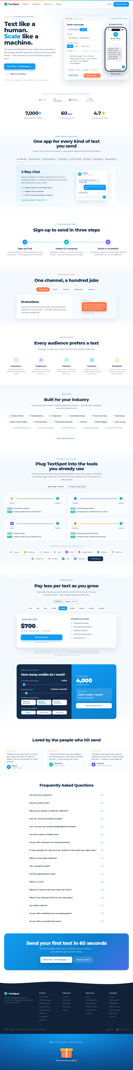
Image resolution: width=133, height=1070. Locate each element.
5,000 (81, 608)
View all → (66, 1010)
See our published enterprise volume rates (66, 655)
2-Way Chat (23, 159)
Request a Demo (114, 1007)
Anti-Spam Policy (41, 1029)
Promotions (42, 289)
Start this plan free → (94, 706)
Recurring (85, 46)
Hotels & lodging (101, 422)
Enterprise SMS (114, 1000)
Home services (120, 422)
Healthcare (66, 1000)
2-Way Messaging (45, 1000)
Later (77, 46)
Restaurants (67, 1007)
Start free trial (121, 4)
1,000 (53, 608)
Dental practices (37, 416)
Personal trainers (41, 422)
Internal (66, 289)
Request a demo (83, 960)
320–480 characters (58, 702)
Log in (109, 4)
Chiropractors (56, 416)
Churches (66, 997)
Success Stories (91, 1010)
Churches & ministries (114, 428)
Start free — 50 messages (18, 66)
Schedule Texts (44, 1007)
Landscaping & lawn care (22, 428)
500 (45, 608)
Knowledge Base (91, 1000)
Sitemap (111, 1029)
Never (28, 712)
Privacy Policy (19, 1029)
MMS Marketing (44, 1003)
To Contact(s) (73, 29)
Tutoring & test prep (91, 428)
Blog (87, 997)
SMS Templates (91, 1003)
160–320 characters (42, 702)
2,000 (62, 608)
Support (91, 289)
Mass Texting (35, 159)
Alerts (55, 289)
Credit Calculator (91, 1007)
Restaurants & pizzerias (63, 422)
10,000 (91, 608)
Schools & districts (69, 428)
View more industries (65, 438)
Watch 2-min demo (18, 74)
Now (70, 46)
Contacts (88, 159)
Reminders (79, 289)
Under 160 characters (26, 702)
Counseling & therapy (77, 416)
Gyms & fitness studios (18, 422)
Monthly (58, 601)
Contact (112, 1017)
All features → (43, 1020)
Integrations (112, 159)
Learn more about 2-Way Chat (33, 200)
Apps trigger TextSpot (56, 487)
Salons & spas (119, 416)
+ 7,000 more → (95, 559)
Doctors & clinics (17, 416)
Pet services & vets (100, 416)
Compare (89, 1013)
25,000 (101, 608)
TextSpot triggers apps (77, 487)
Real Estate (66, 1003)
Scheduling (63, 159)
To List (83, 29)
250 (37, 608)
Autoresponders (49, 159)
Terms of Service (30, 1029)
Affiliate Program (114, 1010)
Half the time (44, 712)
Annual (71, 601)
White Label (113, 1013)
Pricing (58, 4)
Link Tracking (76, 159)
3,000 (72, 608)
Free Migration (114, 1003)
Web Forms (43, 1013)
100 (30, 608)
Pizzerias (83, 422)
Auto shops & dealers (46, 428)
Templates (99, 159)
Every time (59, 712)
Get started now (41, 637)
